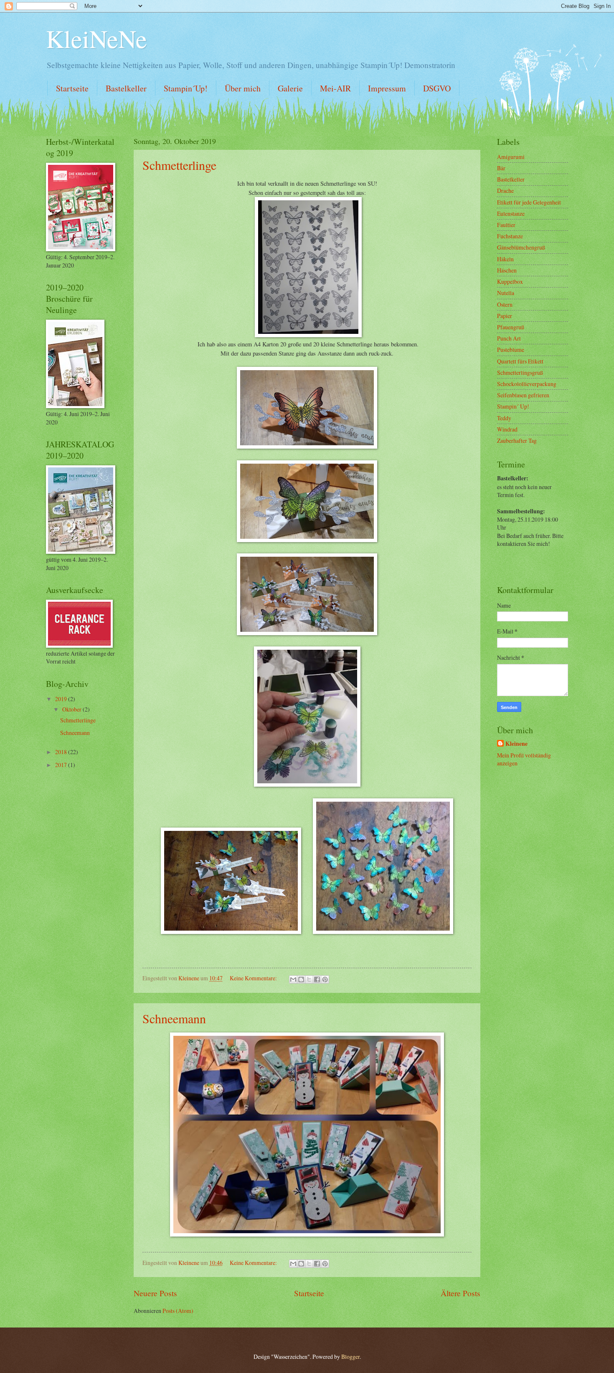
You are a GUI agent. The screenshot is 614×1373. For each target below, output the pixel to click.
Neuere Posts (155, 1293)
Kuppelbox (510, 281)
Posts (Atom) (177, 1311)
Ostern (505, 304)
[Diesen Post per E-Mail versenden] (293, 979)
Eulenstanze (511, 213)
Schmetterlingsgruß (520, 372)
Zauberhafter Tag (517, 440)
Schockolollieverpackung (526, 384)
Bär (501, 168)
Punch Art (509, 338)
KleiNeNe (96, 38)
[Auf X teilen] (309, 979)
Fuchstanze (510, 236)
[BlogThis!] (301, 979)
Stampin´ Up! (513, 406)
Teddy (504, 418)
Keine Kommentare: (254, 978)
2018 (61, 752)
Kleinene (516, 744)
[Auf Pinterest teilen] (325, 979)
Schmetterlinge (179, 164)
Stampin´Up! (186, 88)
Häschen (507, 270)
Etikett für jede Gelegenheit (529, 202)
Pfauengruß (510, 327)
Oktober (72, 709)
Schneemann (174, 1018)
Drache (505, 190)
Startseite (72, 88)
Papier (504, 316)
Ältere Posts (460, 1293)
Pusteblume (510, 349)
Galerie (290, 88)
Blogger (350, 1356)
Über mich (243, 88)
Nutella (505, 293)
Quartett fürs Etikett (520, 361)
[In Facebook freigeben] (317, 979)
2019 (61, 699)
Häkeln (505, 259)
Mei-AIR (335, 88)
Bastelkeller (126, 88)
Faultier (506, 225)
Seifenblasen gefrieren (523, 395)
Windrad (507, 429)
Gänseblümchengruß (521, 247)
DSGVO (437, 88)
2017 (61, 765)
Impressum (387, 88)
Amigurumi (511, 157)
